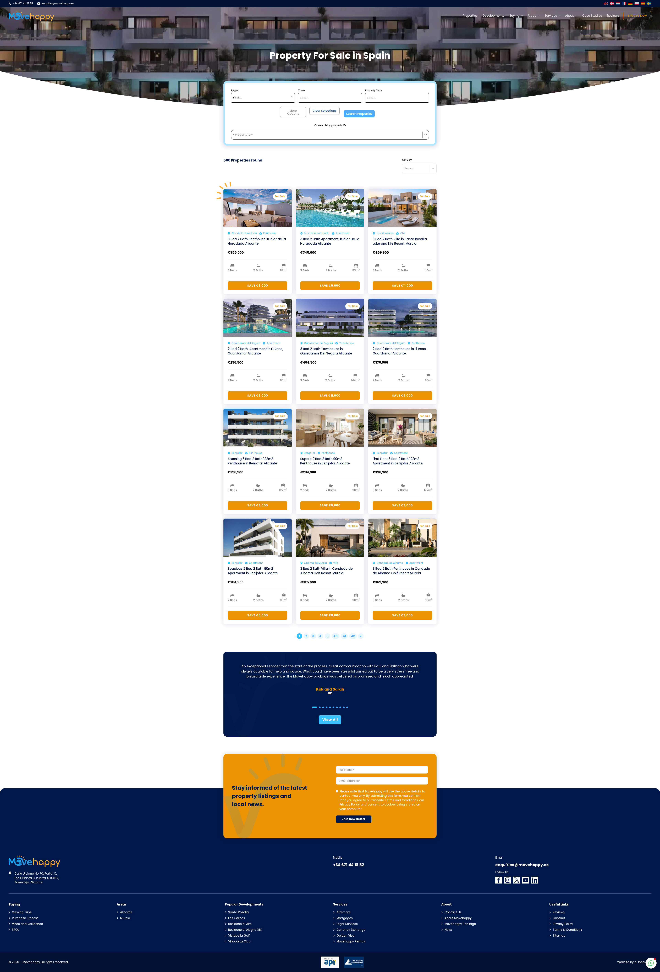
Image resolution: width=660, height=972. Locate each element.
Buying (514, 16)
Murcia (125, 918)
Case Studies (592, 16)
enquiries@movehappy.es (58, 3)
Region (235, 90)
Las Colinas (236, 918)
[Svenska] (649, 3)
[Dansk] (612, 3)
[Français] (624, 3)
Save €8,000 (330, 615)
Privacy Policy (349, 804)
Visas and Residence (27, 924)
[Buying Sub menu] (522, 15)
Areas (532, 16)
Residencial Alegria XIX (245, 930)
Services (550, 16)
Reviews (613, 16)
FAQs (15, 930)
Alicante (126, 912)
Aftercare (344, 912)
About (569, 16)
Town (301, 90)
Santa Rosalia (238, 912)
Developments (493, 16)
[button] (651, 963)
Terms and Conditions (401, 800)
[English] (606, 3)
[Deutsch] (630, 3)
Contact (559, 918)
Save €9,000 (402, 395)
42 (353, 636)
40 (335, 636)
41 (344, 636)
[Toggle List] (425, 134)
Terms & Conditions (567, 930)
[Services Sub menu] (559, 15)
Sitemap (559, 936)
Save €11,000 (402, 286)
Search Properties (359, 114)
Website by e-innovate (634, 962)
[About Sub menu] (576, 15)
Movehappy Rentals (351, 941)
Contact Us (453, 912)
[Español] (643, 3)
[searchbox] (330, 98)
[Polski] (637, 3)
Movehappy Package (460, 924)
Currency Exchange (351, 930)
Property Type (373, 90)
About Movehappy (458, 918)
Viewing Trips (21, 912)
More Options (293, 112)
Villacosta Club (239, 941)
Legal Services (347, 924)
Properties (470, 16)
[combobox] (263, 98)
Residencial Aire (240, 924)
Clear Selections (324, 111)
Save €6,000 (257, 286)
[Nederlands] (618, 3)
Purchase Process (25, 918)
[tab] (314, 707)
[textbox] (237, 97)
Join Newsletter (354, 819)
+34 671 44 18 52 (23, 3)
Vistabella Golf (239, 936)
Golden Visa (345, 936)
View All (330, 719)
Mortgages (345, 918)
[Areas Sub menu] (538, 15)
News (449, 930)
